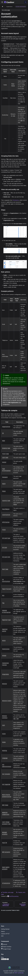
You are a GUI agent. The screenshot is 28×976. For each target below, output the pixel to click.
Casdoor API (4, 933)
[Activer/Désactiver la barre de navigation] (2, 2)
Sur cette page (6, 10)
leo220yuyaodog (13, 896)
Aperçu (3, 931)
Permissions (16, 200)
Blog (2, 957)
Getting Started (5, 929)
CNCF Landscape (19, 972)
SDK (2, 936)
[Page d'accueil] (2, 6)
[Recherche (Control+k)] (25, 2)
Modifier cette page (8, 892)
